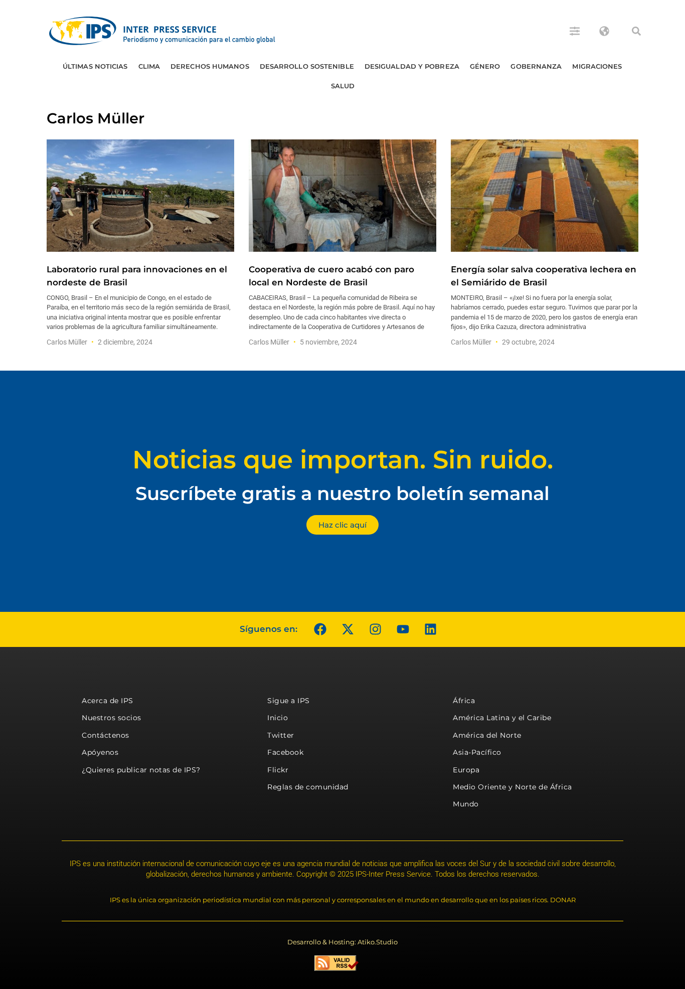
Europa (466, 769)
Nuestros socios (111, 717)
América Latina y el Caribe (502, 717)
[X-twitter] (347, 629)
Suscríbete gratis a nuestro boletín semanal (342, 493)
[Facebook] (319, 629)
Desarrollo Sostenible (307, 66)
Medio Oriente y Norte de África (512, 786)
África (464, 700)
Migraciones (597, 66)
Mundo (466, 803)
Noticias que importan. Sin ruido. (342, 459)
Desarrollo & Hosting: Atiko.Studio (342, 942)
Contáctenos (105, 735)
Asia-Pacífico (477, 752)
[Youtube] (402, 629)
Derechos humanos (209, 66)
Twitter (280, 735)
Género (485, 66)
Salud (343, 86)
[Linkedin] (430, 629)
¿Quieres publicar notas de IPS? (141, 769)
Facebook (285, 752)
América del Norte (487, 735)
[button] (636, 31)
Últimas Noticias (95, 66)
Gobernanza (536, 66)
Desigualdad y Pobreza (412, 66)
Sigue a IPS (288, 700)
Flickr (277, 769)
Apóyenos (100, 752)
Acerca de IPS (107, 700)
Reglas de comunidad (308, 786)
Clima (149, 66)
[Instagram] (375, 629)
